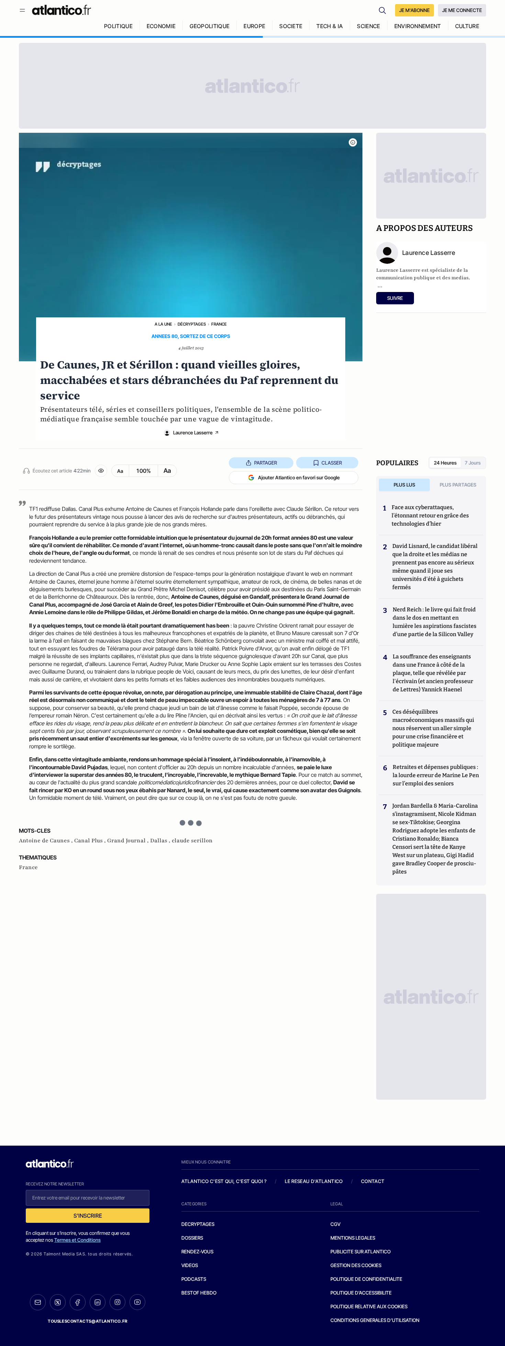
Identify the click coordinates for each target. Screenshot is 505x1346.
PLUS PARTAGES (458, 485)
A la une (163, 324)
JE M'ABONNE (414, 10)
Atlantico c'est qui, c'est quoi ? (224, 1181)
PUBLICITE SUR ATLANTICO (360, 1251)
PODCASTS (193, 1279)
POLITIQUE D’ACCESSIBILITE (361, 1293)
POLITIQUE (118, 26)
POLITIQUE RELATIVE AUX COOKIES (368, 1306)
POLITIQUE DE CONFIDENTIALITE (366, 1279)
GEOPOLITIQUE (209, 26)
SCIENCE (368, 26)
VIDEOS (189, 1265)
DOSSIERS (192, 1238)
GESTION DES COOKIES (355, 1265)
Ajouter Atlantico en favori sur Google (299, 477)
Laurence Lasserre (193, 432)
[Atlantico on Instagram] (117, 1302)
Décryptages (192, 324)
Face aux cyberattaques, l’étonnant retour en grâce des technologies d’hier (430, 515)
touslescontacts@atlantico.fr (87, 1321)
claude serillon (192, 840)
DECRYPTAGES (197, 1224)
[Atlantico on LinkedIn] (97, 1302)
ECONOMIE (161, 26)
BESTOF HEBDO (198, 1293)
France (219, 324)
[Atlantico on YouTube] (137, 1302)
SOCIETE (290, 26)
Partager (265, 463)
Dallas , (161, 840)
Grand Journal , (128, 840)
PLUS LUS (404, 485)
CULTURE (467, 26)
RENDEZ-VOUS (197, 1251)
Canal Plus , (90, 840)
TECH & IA (329, 26)
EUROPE (254, 26)
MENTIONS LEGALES (352, 1238)
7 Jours (473, 463)
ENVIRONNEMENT (417, 26)
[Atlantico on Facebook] (78, 1302)
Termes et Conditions (77, 1240)
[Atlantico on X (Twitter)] (58, 1302)
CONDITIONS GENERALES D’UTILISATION (374, 1320)
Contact (372, 1181)
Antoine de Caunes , (46, 840)
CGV (335, 1224)
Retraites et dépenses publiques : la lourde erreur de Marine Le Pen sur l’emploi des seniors (436, 775)
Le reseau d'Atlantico (314, 1181)
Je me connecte (462, 10)
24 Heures (445, 463)
